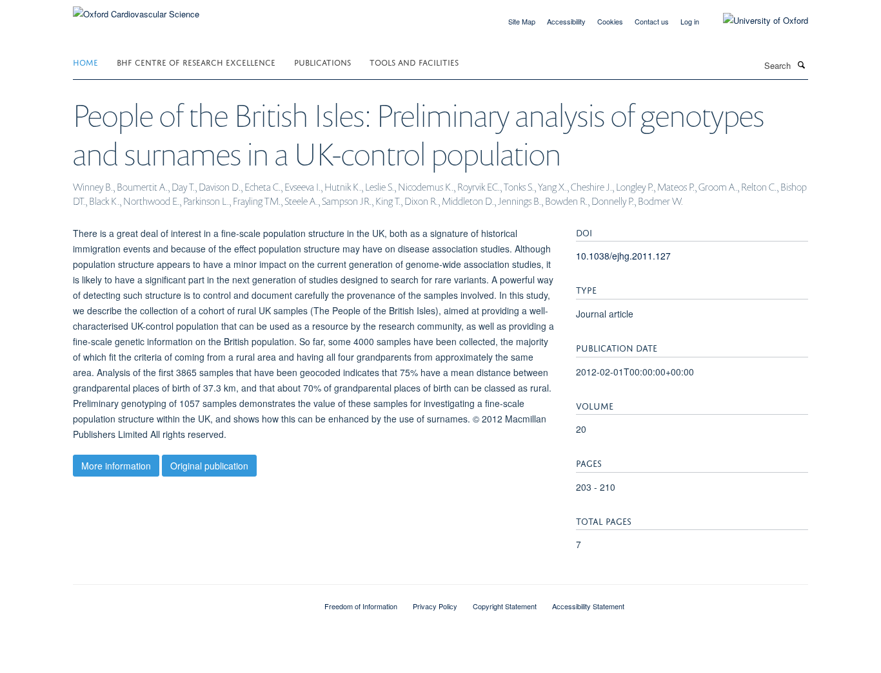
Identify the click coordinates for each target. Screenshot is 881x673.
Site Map (521, 21)
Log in (689, 21)
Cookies (610, 21)
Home (85, 61)
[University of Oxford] (756, 20)
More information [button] (116, 465)
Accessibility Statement (588, 606)
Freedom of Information (360, 606)
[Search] (801, 64)
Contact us (652, 21)
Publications (322, 61)
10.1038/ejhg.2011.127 (623, 255)
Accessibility (566, 21)
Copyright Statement (505, 606)
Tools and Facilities (414, 61)
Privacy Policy (435, 606)
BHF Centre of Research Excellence (196, 61)
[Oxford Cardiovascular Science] (136, 9)
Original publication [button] (209, 465)
